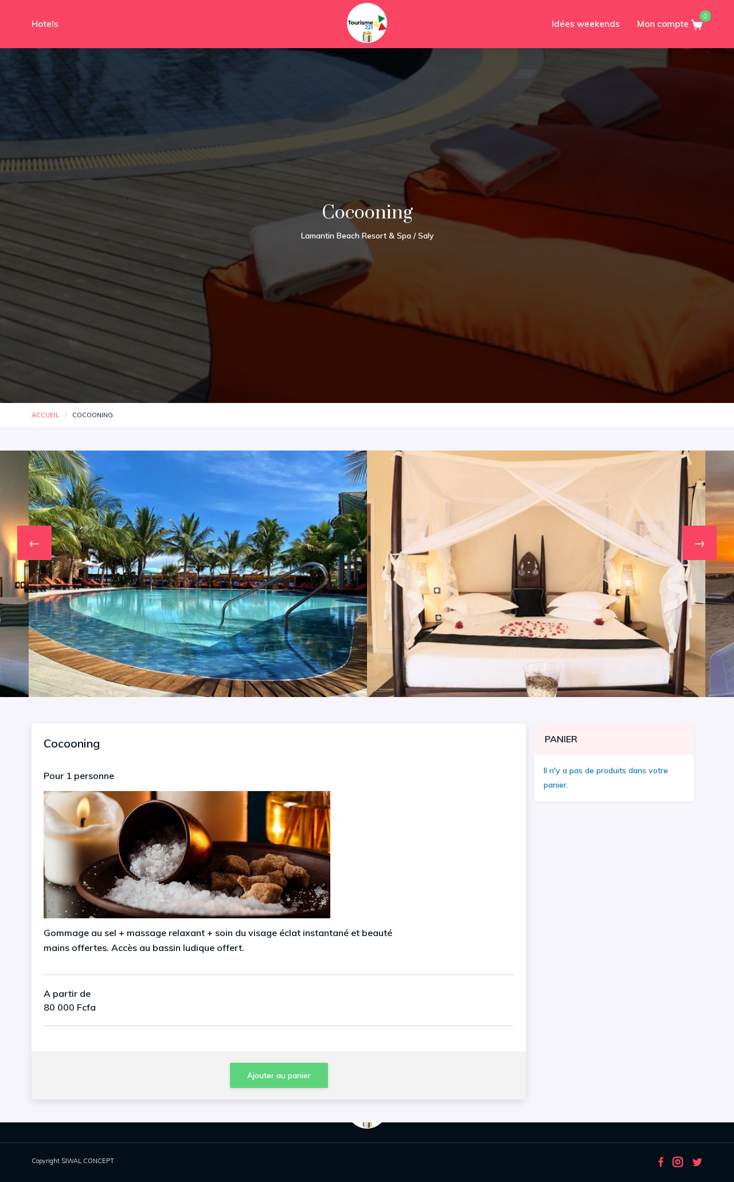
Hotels (45, 23)
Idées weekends (586, 23)
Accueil (45, 415)
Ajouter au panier (279, 1075)
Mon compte (664, 23)
